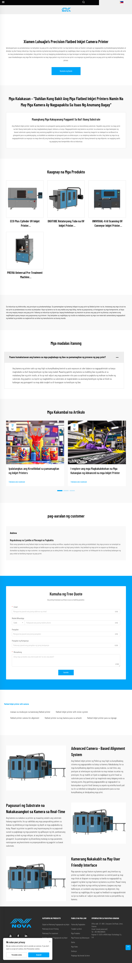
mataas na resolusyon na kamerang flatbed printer (30, 712)
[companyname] (66, 10)
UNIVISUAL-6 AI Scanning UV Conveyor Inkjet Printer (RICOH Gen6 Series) (107, 224)
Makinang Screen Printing (50, 929)
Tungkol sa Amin (76, 929)
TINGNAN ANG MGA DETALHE (24, 199)
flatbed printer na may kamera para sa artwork (63, 718)
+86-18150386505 (99, 932)
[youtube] (10, 936)
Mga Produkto (75, 933)
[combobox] (18, 622)
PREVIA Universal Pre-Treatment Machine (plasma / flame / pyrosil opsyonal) (25, 275)
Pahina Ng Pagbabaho (78, 925)
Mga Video (74, 947)
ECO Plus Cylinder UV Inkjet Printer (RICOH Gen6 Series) (25, 224)
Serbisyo (74, 951)
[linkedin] (26, 936)
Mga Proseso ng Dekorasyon (80, 938)
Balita (73, 942)
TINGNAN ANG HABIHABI (17, 482)
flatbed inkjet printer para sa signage (102, 718)
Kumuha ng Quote (66, 71)
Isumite (66, 672)
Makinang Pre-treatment (50, 933)
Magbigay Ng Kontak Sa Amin (80, 956)
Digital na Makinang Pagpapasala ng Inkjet (55, 925)
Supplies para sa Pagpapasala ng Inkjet (54, 938)
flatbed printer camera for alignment (24, 718)
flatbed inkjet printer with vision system (72, 712)
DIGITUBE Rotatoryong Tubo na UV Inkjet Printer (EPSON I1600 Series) (66, 224)
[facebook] (18, 936)
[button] (59, 490)
